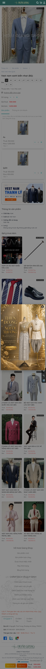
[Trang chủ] (21, 2)
